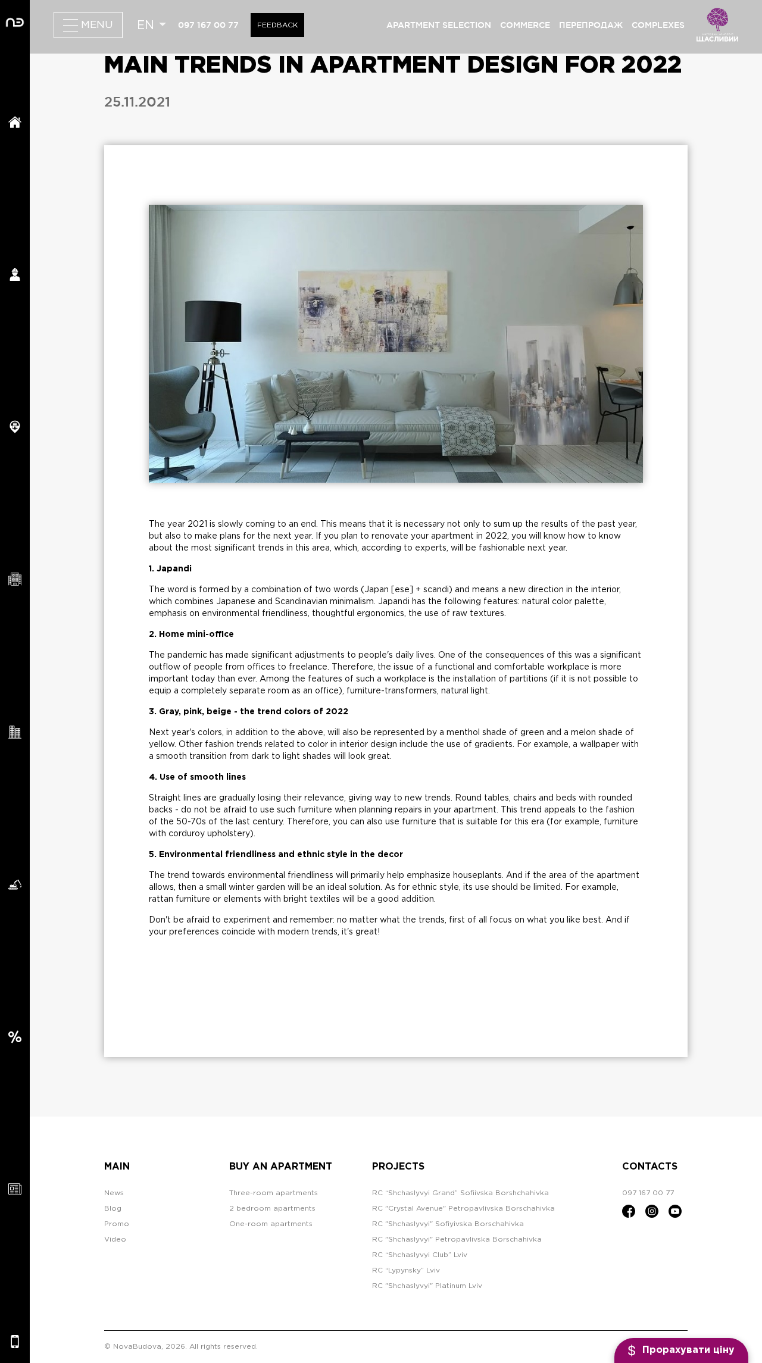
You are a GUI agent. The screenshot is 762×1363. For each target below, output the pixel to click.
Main (117, 1166)
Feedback (277, 25)
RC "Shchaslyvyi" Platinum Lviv (427, 1286)
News (114, 1193)
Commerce (525, 25)
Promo (116, 1224)
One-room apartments (271, 1224)
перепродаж (591, 25)
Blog (112, 1208)
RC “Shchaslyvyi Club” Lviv (419, 1255)
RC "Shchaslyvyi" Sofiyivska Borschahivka (448, 1224)
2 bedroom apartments (272, 1208)
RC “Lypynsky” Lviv (406, 1270)
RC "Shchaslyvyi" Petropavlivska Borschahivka (457, 1239)
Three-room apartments (273, 1193)
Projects (398, 1166)
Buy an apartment (280, 1166)
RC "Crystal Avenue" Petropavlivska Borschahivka (463, 1208)
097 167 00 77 (208, 25)
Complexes (658, 25)
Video (115, 1239)
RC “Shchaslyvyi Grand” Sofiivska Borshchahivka (460, 1193)
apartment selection (438, 25)
